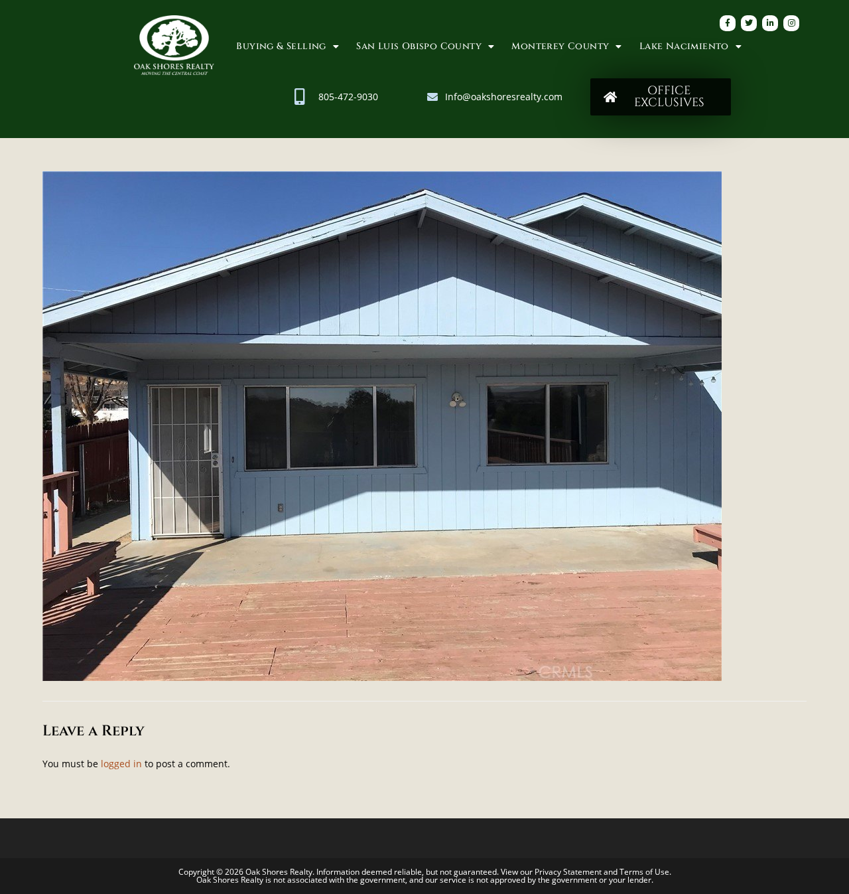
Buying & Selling (281, 46)
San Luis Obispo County (419, 46)
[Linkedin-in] (770, 23)
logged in (121, 763)
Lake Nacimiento (684, 46)
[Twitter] (749, 23)
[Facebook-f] (728, 23)
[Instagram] (791, 23)
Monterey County (560, 46)
